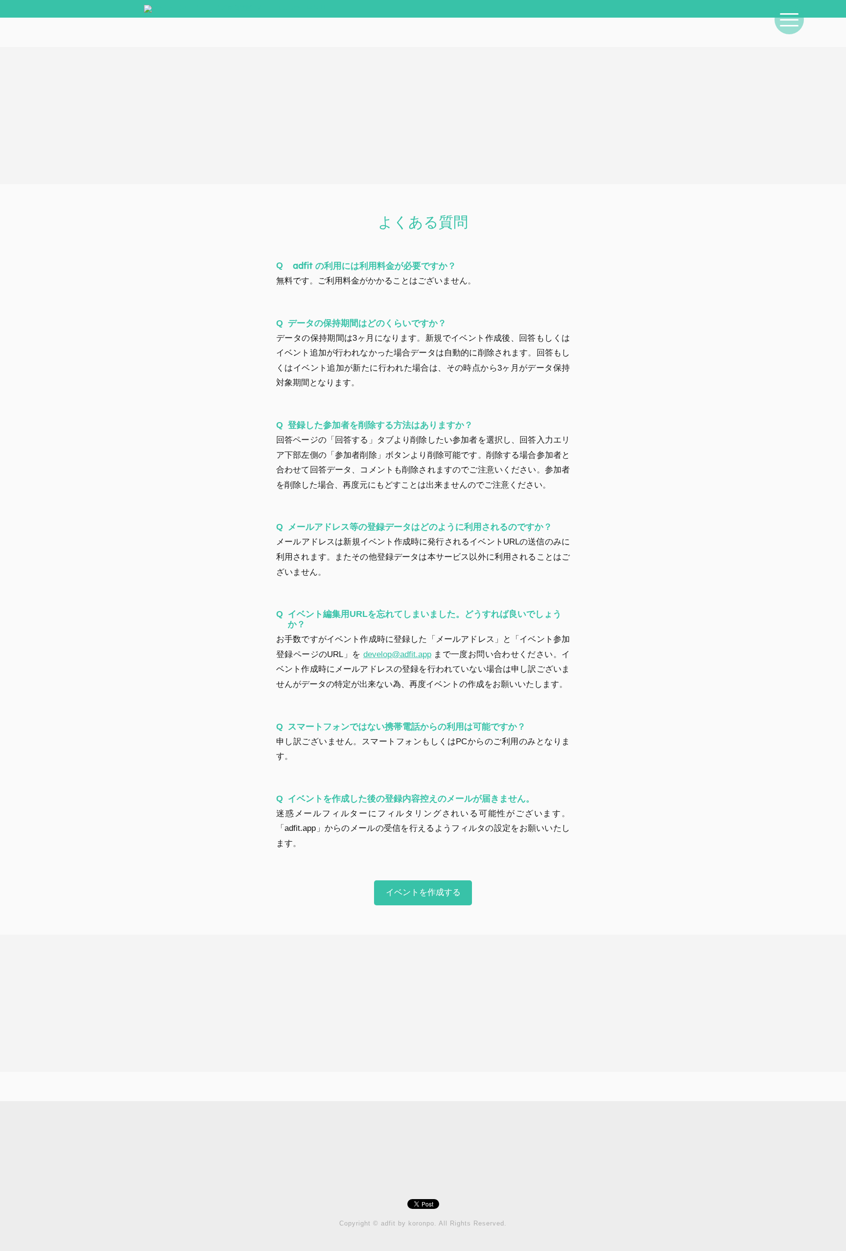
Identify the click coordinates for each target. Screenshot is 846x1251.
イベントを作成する (423, 892)
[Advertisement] (423, 115)
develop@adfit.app (397, 654)
